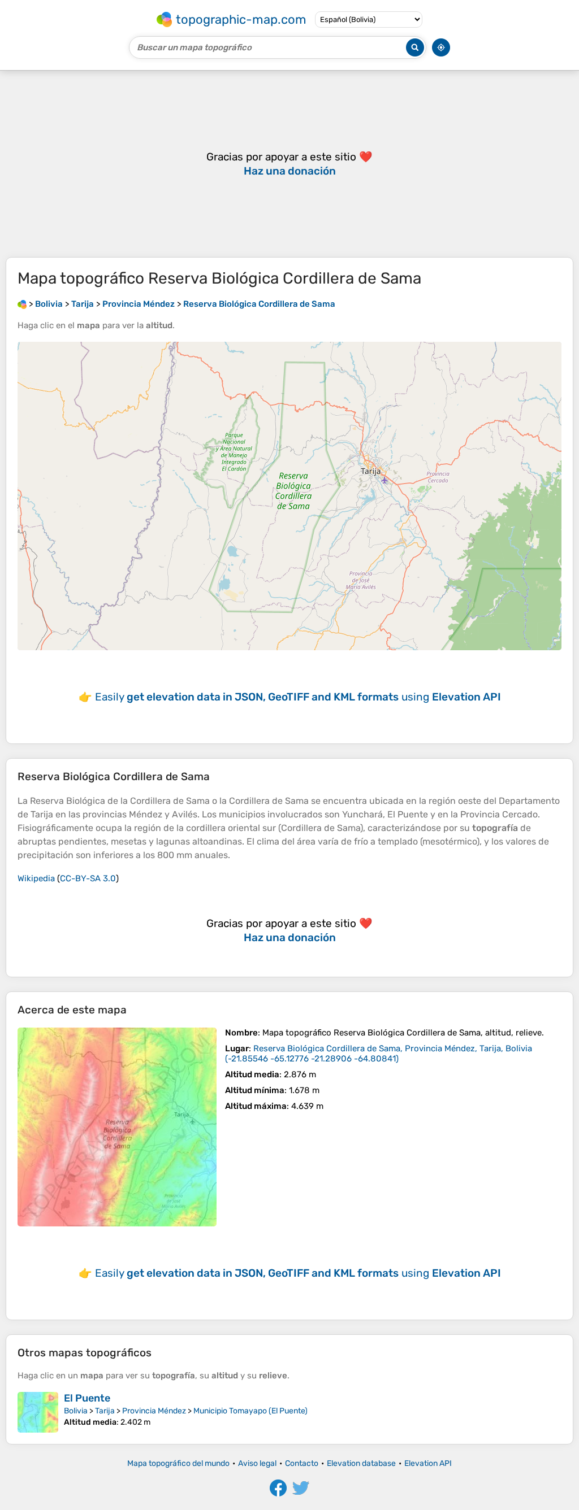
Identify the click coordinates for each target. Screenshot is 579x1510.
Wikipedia (36, 878)
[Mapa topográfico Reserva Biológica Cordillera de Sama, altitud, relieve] (117, 1127)
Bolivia (76, 1411)
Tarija (105, 1411)
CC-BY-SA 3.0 (88, 878)
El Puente (87, 1398)
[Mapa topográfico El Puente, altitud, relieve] (38, 1412)
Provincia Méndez (154, 1411)
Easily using (298, 696)
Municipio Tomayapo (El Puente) (250, 1411)
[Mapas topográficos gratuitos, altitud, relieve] (22, 304)
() (378, 1053)
